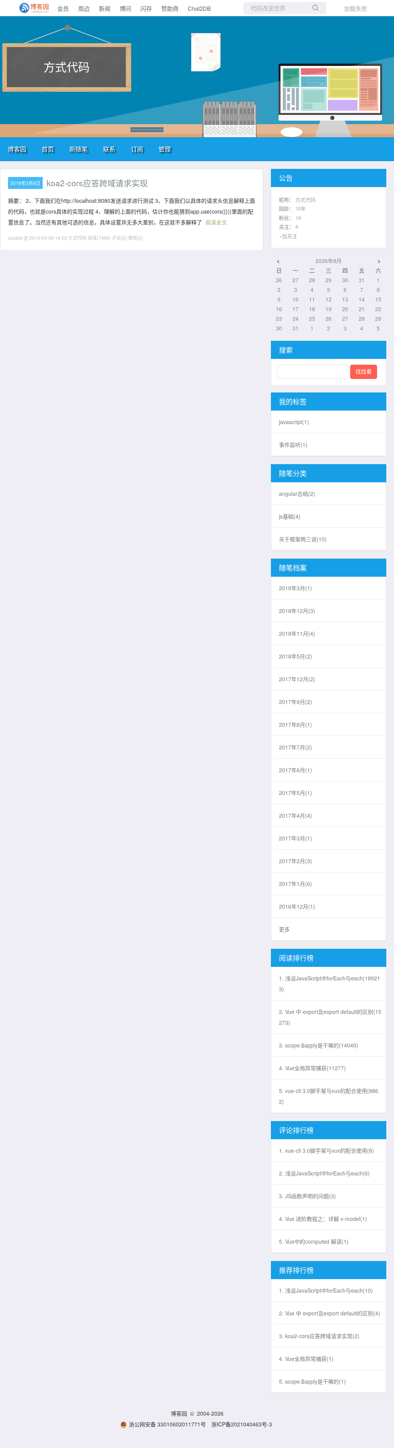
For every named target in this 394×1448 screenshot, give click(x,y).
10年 (301, 208)
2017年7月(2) (295, 747)
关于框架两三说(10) (303, 539)
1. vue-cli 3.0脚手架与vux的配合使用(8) (326, 1150)
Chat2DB (199, 8)
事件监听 (293, 444)
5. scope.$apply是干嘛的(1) (312, 1381)
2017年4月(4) (295, 815)
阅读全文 (216, 222)
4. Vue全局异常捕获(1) (306, 1358)
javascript (294, 422)
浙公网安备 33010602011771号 (167, 1424)
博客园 (17, 149)
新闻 (104, 8)
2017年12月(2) (297, 679)
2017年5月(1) (295, 792)
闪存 (146, 8)
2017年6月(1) (295, 770)
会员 (63, 8)
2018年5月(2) (295, 656)
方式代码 (66, 66)
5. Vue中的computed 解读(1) (314, 1241)
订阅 (137, 149)
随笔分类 (293, 473)
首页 (48, 149)
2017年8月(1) (295, 724)
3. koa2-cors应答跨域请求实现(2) (319, 1336)
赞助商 (170, 8)
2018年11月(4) (297, 633)
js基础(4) (290, 516)
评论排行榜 (296, 1130)
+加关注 (288, 235)
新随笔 (78, 149)
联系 (109, 149)
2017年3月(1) (295, 838)
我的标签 (293, 401)
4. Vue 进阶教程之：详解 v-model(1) (323, 1218)
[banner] (30, 8)
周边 (84, 8)
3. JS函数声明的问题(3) (307, 1196)
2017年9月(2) (295, 701)
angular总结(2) (297, 493)
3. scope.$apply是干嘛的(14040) (318, 1045)
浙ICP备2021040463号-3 (241, 1424)
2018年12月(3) (297, 611)
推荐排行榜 (296, 1270)
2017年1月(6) (295, 883)
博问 (125, 8)
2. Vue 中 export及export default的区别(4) (329, 1313)
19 (298, 217)
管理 (165, 149)
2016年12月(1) (297, 906)
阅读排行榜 (296, 958)
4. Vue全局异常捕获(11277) (312, 1068)
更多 (284, 929)
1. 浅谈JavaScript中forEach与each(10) (326, 1290)
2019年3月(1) (295, 588)
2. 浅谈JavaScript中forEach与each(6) (324, 1173)
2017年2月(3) (295, 861)
